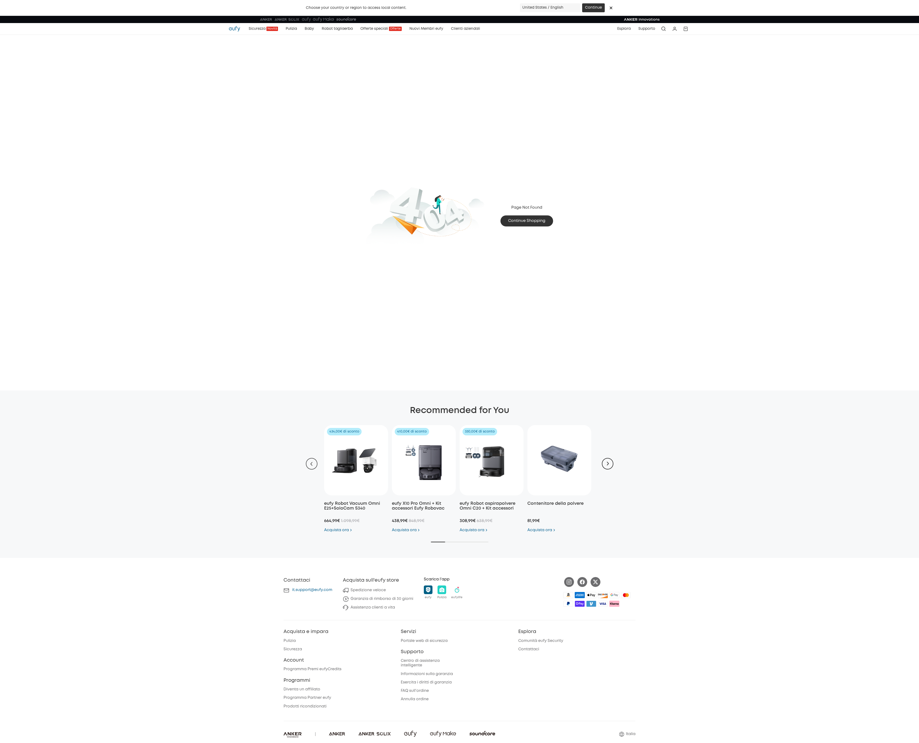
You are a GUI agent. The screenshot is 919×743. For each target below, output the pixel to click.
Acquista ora (336, 530)
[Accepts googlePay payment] (614, 595)
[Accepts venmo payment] (591, 603)
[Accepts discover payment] (603, 595)
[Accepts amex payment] (579, 595)
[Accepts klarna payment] (614, 603)
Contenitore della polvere (555, 503)
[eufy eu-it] (237, 28)
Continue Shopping (526, 221)
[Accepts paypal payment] (568, 603)
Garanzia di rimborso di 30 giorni (382, 599)
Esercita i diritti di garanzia (426, 682)
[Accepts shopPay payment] (579, 603)
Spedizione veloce (368, 590)
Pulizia (290, 641)
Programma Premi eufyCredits (312, 669)
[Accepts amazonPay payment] (568, 595)
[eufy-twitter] (595, 582)
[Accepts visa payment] (603, 603)
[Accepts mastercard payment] (626, 595)
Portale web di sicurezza (424, 641)
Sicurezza (293, 649)
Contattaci (528, 649)
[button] (611, 8)
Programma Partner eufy (307, 698)
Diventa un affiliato (302, 689)
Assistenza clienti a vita (373, 607)
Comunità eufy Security (540, 641)
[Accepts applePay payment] (591, 595)
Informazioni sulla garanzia (427, 674)
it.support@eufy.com (312, 590)
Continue (593, 7)
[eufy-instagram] (569, 582)
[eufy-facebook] (582, 582)
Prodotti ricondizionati (305, 706)
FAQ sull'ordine (415, 691)
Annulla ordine (415, 699)
